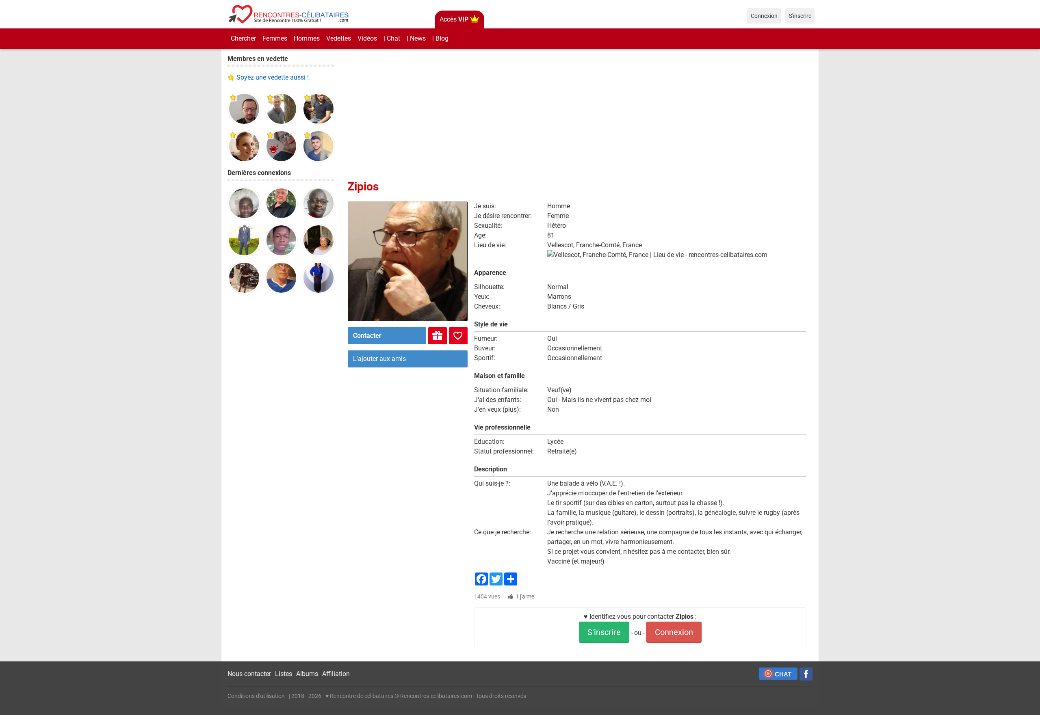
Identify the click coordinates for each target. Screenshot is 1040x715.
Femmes (274, 38)
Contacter (367, 335)
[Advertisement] (281, 426)
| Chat (392, 38)
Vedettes (338, 38)
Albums (307, 674)
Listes (283, 674)
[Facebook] (806, 673)
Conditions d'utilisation (256, 696)
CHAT (783, 674)
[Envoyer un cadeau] (437, 335)
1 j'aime (525, 596)
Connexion (674, 632)
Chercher (243, 38)
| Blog (440, 38)
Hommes (307, 38)
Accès (454, 19)
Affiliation (336, 674)
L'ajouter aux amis (379, 359)
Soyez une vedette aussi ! (272, 77)
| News (416, 38)
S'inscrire (604, 632)
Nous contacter (249, 674)
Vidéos (367, 38)
